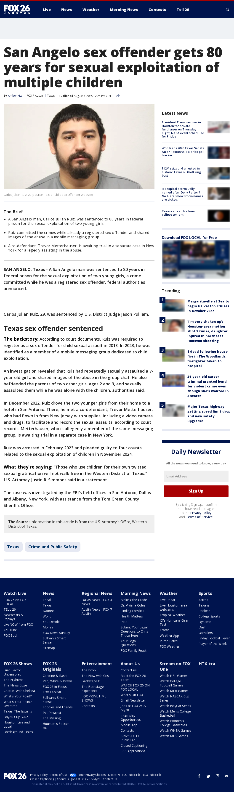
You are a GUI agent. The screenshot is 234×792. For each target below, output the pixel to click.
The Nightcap (14, 680)
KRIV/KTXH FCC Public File (132, 738)
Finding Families (132, 611)
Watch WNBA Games (175, 730)
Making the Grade (134, 600)
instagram (217, 776)
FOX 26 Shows (18, 663)
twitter (208, 776)
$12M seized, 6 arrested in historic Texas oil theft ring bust (181, 171)
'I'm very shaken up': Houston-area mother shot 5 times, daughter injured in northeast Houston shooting (207, 331)
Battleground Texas (18, 732)
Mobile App (129, 725)
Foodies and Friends (58, 707)
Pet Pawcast (52, 712)
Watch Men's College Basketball (175, 713)
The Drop (89, 670)
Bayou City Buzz (16, 717)
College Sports (209, 616)
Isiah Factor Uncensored (12, 672)
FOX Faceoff (52, 692)
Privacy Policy (201, 513)
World (47, 616)
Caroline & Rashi (55, 675)
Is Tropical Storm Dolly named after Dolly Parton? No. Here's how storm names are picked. (182, 194)
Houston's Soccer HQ (56, 725)
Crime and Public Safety (52, 546)
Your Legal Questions (128, 643)
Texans (204, 605)
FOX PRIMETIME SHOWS (94, 698)
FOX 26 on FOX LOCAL (15, 602)
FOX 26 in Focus (55, 686)
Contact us (129, 670)
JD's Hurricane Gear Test (174, 622)
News (48, 593)
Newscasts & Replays (13, 617)
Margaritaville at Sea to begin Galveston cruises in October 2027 (208, 306)
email (226, 776)
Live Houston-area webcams (173, 607)
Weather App (169, 635)
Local (47, 600)
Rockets (204, 611)
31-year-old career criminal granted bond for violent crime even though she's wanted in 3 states (208, 386)
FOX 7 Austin (35, 96)
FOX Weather (169, 646)
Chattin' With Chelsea (19, 691)
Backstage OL (92, 681)
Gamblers (206, 632)
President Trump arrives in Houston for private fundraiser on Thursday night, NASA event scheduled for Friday (183, 129)
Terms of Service (199, 517)
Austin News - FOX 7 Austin (97, 611)
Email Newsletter (133, 700)
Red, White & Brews (57, 681)
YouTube (10, 630)
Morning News (136, 593)
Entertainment (97, 663)
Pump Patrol (169, 641)
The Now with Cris (95, 675)
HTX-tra (207, 663)
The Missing (52, 718)
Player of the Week (213, 643)
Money (48, 627)
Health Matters (132, 616)
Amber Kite (15, 96)
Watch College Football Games (171, 683)
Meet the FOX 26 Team (133, 677)
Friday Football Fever (214, 638)
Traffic (164, 630)
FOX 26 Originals (52, 666)
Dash (202, 627)
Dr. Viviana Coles (133, 605)
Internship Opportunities (131, 717)
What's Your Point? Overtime (18, 703)
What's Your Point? (18, 696)
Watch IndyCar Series (175, 706)
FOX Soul (10, 635)
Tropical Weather (172, 615)
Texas (51, 96)
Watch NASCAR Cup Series (174, 698)
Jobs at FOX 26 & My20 (133, 708)
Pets (124, 622)
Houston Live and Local (17, 724)
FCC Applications (133, 751)
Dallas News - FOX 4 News (97, 602)
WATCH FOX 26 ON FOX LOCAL (135, 687)
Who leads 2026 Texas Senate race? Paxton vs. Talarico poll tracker (183, 151)
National (49, 611)
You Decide (51, 622)
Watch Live (15, 593)
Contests (88, 706)
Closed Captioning (134, 745)
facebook (199, 776)
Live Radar (167, 600)
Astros (203, 600)
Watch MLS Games (174, 736)
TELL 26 (10, 609)
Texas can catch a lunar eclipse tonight (179, 213)
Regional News (97, 593)
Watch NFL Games (174, 675)
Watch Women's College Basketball (173, 723)
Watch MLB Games (174, 691)
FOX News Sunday (56, 632)
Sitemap (49, 648)
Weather (169, 593)
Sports (205, 593)
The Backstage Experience (93, 688)
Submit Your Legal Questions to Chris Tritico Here (134, 631)
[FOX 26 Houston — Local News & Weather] (19, 9)
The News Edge (15, 685)
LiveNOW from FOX (18, 624)
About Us (130, 663)
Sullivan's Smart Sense (54, 640)
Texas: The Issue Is (18, 711)
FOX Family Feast (133, 650)
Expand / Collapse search (227, 9)
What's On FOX (132, 695)
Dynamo (205, 622)
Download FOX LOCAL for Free (189, 237)
